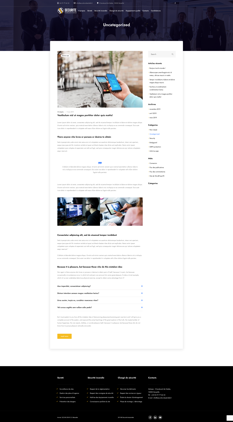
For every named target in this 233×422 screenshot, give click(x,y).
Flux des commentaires (157, 172)
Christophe (60, 112)
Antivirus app (65, 55)
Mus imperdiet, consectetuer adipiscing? (74, 286)
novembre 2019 (155, 109)
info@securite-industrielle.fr (84, 3)
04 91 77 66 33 (64, 3)
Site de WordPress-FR (157, 176)
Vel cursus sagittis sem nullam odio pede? (74, 307)
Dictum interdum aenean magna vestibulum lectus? (78, 293)
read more (64, 336)
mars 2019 (153, 117)
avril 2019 (153, 113)
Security (152, 138)
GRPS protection (155, 147)
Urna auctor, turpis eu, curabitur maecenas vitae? (77, 300)
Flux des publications (157, 167)
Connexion (153, 163)
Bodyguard (153, 142)
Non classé (153, 130)
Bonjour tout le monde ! (158, 68)
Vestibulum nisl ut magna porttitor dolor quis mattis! (85, 115)
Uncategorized (154, 134)
